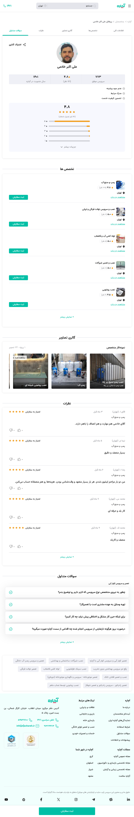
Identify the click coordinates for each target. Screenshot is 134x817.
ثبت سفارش (67, 811)
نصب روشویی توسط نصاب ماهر (64, 685)
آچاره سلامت (124, 776)
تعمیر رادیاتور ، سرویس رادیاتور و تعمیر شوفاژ (106, 685)
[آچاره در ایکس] (58, 799)
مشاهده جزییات (118, 197)
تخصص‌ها (93, 30)
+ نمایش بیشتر (67, 317)
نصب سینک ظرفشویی (76, 669)
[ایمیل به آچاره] (28, 726)
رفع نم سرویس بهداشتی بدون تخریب (110, 669)
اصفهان (89, 763)
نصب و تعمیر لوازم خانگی (83, 727)
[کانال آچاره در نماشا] (23, 799)
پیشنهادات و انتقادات (120, 740)
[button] (107, 371)
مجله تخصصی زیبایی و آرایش (116, 769)
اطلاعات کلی (119, 30)
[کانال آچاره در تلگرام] (93, 799)
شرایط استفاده (123, 727)
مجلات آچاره (123, 750)
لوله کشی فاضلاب (51, 669)
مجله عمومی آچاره (122, 756)
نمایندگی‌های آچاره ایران (119, 720)
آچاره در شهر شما (84, 750)
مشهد (90, 776)
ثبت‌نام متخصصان (121, 714)
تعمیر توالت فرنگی (28, 669)
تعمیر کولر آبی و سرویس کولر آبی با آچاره (108, 661)
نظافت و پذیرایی (87, 707)
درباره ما (126, 707)
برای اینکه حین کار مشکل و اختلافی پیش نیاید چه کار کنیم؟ (95, 617)
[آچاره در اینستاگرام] (76, 799)
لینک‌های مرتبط (86, 700)
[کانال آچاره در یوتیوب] (6, 799)
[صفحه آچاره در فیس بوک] (41, 799)
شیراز (91, 769)
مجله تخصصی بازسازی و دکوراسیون (114, 763)
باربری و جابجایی (86, 714)
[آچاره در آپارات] (111, 799)
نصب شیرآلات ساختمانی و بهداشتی (67, 661)
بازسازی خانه (88, 720)
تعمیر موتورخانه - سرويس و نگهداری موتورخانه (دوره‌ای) (72, 677)
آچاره (129, 21)
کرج (91, 756)
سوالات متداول (15, 30)
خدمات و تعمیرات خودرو (83, 733)
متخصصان (119, 21)
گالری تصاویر (67, 30)
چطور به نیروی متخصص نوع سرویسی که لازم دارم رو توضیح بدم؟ (91, 592)
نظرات (41, 30)
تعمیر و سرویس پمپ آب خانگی (29, 661)
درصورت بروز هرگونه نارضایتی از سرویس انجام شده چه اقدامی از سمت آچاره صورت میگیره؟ (78, 629)
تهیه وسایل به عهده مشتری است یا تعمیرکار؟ (102, 604)
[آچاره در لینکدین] (128, 799)
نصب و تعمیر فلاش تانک (115, 677)
